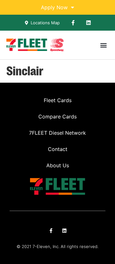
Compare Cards (57, 116)
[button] (103, 45)
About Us (57, 165)
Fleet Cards (58, 100)
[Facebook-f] (73, 22)
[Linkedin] (88, 22)
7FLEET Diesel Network (57, 133)
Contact (57, 149)
